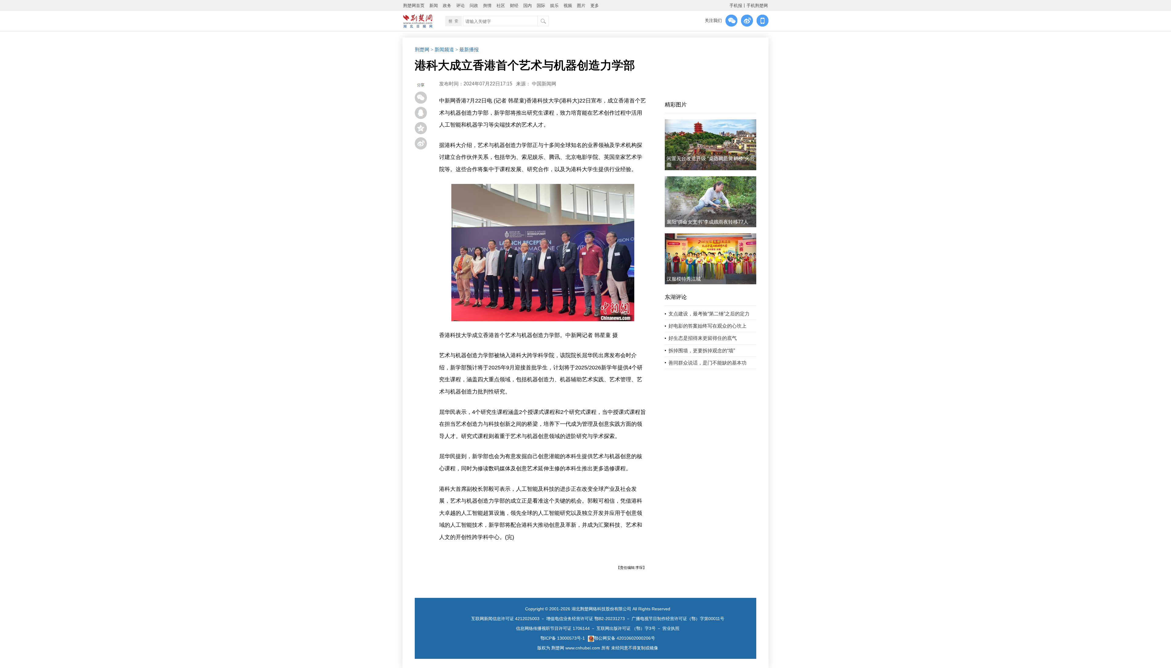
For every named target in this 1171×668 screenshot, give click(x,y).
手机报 (735, 5)
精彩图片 (676, 105)
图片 (581, 5)
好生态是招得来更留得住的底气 (702, 338)
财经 (514, 5)
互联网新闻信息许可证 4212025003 (505, 618)
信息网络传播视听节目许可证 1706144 (553, 628)
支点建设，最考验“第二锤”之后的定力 (709, 313)
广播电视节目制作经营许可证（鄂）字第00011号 (678, 618)
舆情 (487, 5)
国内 (527, 5)
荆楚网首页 (413, 5)
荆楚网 (422, 49)
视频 (568, 5)
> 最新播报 (467, 49)
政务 (447, 5)
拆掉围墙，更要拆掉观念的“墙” (701, 350)
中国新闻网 (544, 83)
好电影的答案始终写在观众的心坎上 (707, 326)
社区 (500, 5)
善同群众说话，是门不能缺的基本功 (707, 362)
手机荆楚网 (757, 5)
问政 (474, 5)
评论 (460, 5)
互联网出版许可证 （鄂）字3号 (626, 628)
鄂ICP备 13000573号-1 (562, 638)
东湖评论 (676, 297)
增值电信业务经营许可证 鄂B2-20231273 (585, 618)
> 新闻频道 (442, 49)
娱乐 (554, 5)
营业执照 (670, 628)
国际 (541, 5)
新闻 (433, 5)
